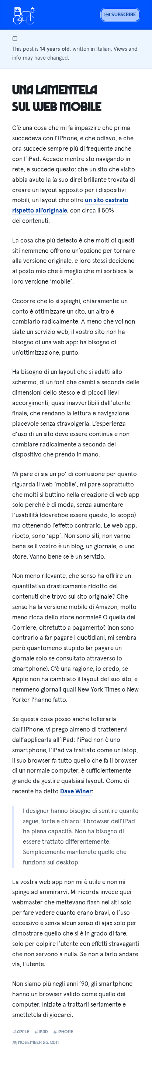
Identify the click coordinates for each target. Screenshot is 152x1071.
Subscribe (123, 14)
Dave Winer (76, 791)
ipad (43, 1031)
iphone (65, 1031)
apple (23, 1031)
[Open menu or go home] (24, 15)
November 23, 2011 (38, 1042)
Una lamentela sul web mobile (56, 97)
